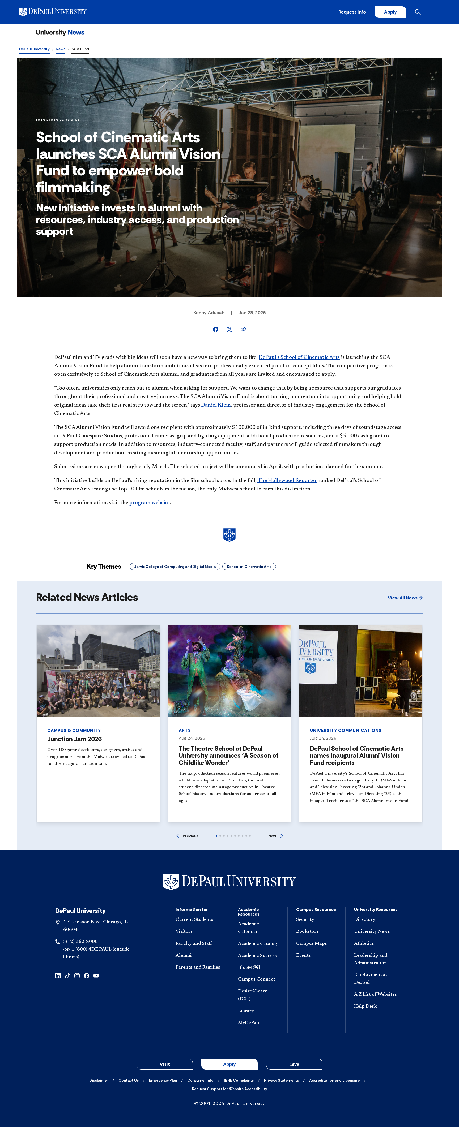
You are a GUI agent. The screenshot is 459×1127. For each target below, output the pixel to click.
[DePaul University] (60, 12)
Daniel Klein (216, 405)
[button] (405, 598)
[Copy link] (243, 329)
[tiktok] (67, 975)
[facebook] (86, 975)
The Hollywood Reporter (287, 480)
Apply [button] (229, 1064)
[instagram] (77, 975)
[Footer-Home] (229, 882)
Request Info (352, 12)
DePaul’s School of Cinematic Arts (299, 357)
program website (149, 503)
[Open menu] (435, 12)
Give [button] (294, 1064)
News (60, 48)
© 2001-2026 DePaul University (229, 1104)
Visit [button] (165, 1064)
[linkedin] (58, 975)
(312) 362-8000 (80, 941)
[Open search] (419, 12)
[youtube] (96, 975)
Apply (390, 12)
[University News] (60, 33)
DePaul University (34, 48)
